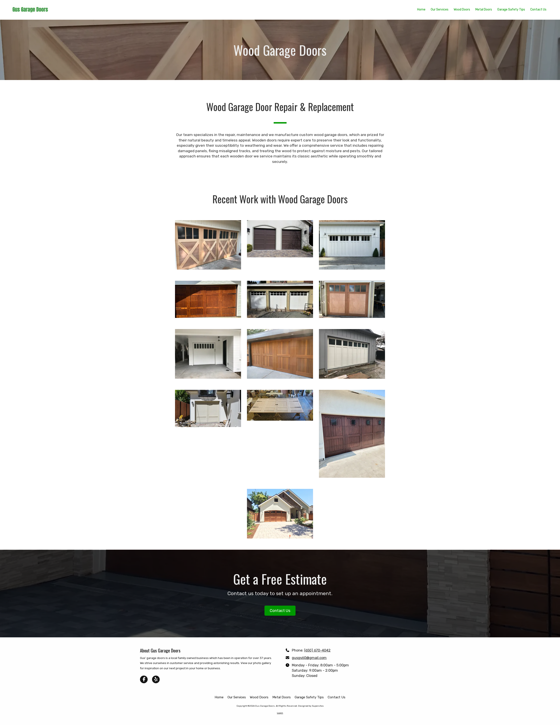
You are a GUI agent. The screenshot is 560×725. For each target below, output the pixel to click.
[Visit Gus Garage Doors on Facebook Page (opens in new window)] (144, 679)
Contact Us (280, 610)
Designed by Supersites (311, 706)
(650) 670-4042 (317, 650)
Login (280, 713)
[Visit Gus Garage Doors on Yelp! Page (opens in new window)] (156, 679)
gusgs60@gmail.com (309, 658)
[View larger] (208, 245)
